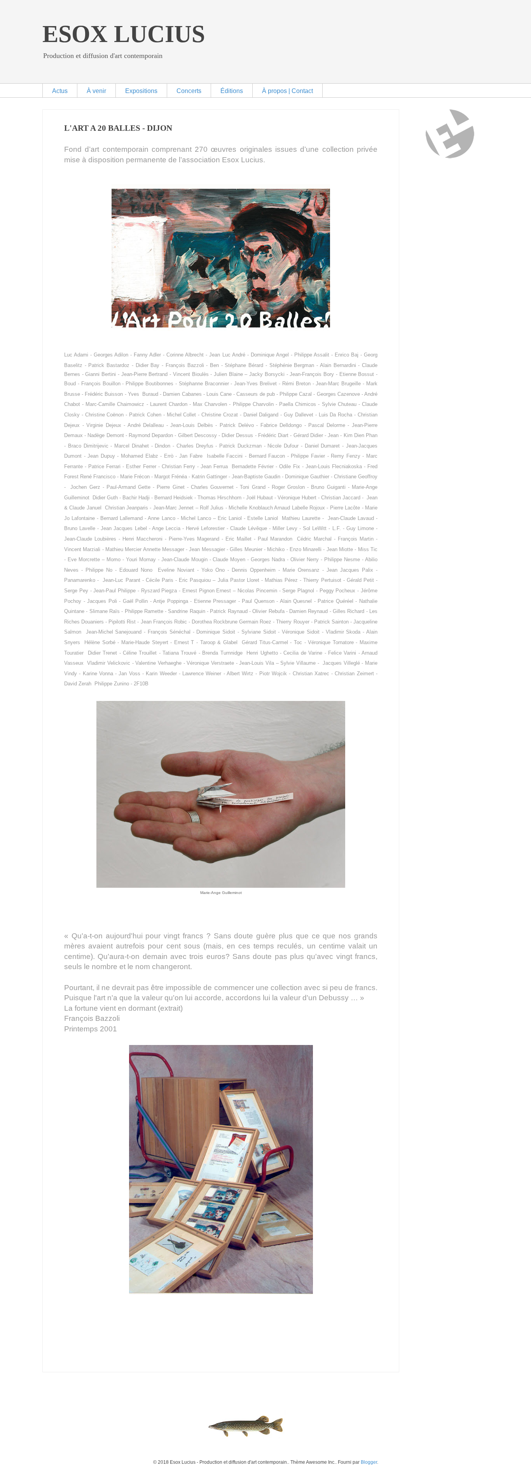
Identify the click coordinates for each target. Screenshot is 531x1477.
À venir (96, 91)
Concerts (188, 91)
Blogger (369, 1462)
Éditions (231, 91)
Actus (60, 91)
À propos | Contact (287, 91)
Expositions (141, 91)
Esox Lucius (123, 34)
